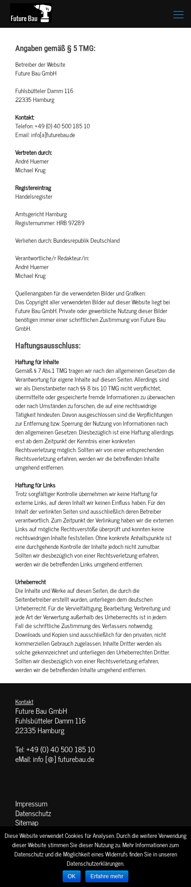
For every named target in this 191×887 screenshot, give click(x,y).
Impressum (31, 803)
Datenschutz (33, 813)
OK (72, 876)
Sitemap (26, 822)
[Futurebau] (31, 13)
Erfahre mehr (106, 876)
